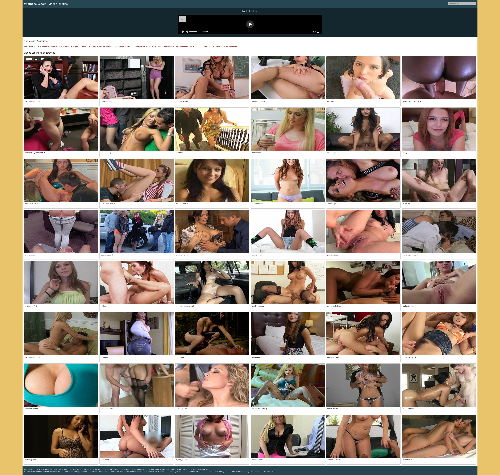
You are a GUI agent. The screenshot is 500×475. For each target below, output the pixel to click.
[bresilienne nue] (61, 231)
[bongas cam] (439, 129)
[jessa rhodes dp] (137, 231)
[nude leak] (439, 180)
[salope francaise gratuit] (288, 385)
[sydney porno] (212, 385)
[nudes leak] (137, 282)
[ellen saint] (137, 436)
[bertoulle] (363, 77)
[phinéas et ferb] (212, 77)
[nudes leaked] (137, 77)
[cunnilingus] (363, 180)
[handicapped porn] (61, 77)
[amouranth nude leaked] (439, 385)
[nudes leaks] (288, 333)
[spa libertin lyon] (288, 180)
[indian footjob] (439, 282)
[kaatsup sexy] (137, 129)
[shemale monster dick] (439, 77)
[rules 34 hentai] (288, 436)
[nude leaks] (288, 129)
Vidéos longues (58, 3)
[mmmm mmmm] (288, 77)
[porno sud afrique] (61, 180)
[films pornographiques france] (61, 129)
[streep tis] (137, 333)
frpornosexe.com (35, 3)
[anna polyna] (363, 129)
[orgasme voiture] (439, 333)
